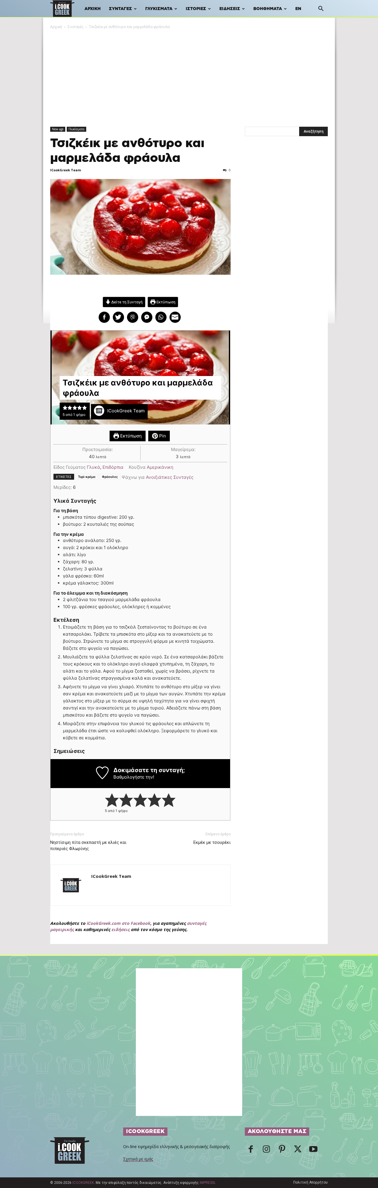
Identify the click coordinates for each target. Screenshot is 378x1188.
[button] (321, 9)
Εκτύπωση (165, 302)
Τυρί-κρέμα (86, 477)
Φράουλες (110, 477)
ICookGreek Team (65, 170)
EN (298, 9)
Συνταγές (120, 9)
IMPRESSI (207, 1183)
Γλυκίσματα (158, 9)
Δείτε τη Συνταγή (126, 302)
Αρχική (92, 9)
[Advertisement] (189, 74)
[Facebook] (251, 1151)
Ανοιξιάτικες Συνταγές (169, 477)
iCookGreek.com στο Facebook (118, 923)
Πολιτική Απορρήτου (310, 1182)
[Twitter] (298, 1151)
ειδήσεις (120, 929)
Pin (162, 436)
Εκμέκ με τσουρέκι (212, 842)
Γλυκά (93, 467)
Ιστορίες (196, 9)
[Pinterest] (282, 1151)
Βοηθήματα (267, 9)
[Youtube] (313, 1151)
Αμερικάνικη (160, 467)
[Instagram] (266, 1151)
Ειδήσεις (229, 9)
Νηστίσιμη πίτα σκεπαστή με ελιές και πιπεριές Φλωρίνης (88, 845)
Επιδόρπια (112, 467)
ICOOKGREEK (83, 1183)
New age (57, 129)
